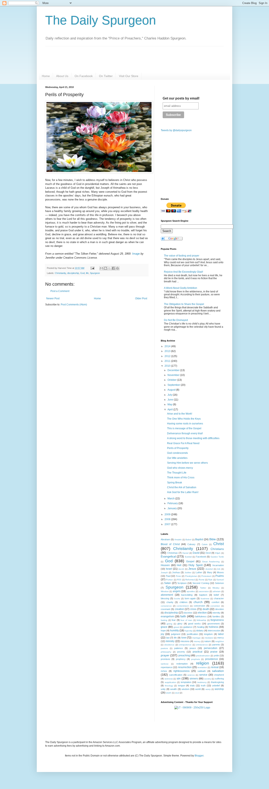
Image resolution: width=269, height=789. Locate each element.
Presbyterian (191, 576)
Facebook (201, 556)
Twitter (203, 588)
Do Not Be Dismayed (176, 320)
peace (193, 648)
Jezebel (209, 569)
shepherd (219, 675)
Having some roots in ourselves (185, 423)
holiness (213, 626)
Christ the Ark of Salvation (181, 487)
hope (163, 630)
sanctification (175, 675)
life (87, 273)
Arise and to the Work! (179, 413)
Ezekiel (188, 557)
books (177, 598)
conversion (199, 606)
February (172, 503)
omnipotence (185, 645)
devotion (219, 609)
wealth (173, 689)
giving (169, 624)
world (198, 689)
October (172, 379)
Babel (188, 539)
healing (200, 627)
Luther (199, 572)
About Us (62, 76)
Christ (218, 544)
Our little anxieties (177, 458)
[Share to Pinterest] (117, 268)
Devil (208, 553)
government (213, 623)
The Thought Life (176, 472)
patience (178, 648)
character (219, 598)
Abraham (165, 539)
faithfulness (201, 616)
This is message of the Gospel (184, 428)
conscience (166, 606)
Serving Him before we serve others (187, 462)
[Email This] (101, 268)
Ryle (210, 579)
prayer (165, 655)
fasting (164, 620)
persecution (210, 648)
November (173, 375)
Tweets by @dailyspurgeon (176, 130)
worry (208, 689)
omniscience (202, 645)
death (206, 609)
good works (194, 623)
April (170, 409)
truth (203, 685)
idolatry (200, 630)
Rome (201, 579)
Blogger (199, 755)
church (198, 602)
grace (164, 626)
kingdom (208, 634)
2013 (168, 351)
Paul (168, 576)
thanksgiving (217, 682)
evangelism (167, 616)
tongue (181, 685)
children (183, 602)
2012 (168, 356)
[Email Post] (92, 268)
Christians (217, 549)
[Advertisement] (80, 342)
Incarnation (218, 565)
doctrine (188, 612)
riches (164, 671)
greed (176, 627)
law (168, 637)
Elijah (217, 553)
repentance (166, 667)
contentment (183, 606)
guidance (188, 627)
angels (177, 591)
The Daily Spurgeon (100, 20)
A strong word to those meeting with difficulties (193, 438)
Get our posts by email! (181, 98)
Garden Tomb (217, 557)
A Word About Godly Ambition (180, 288)
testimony (202, 682)
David (196, 552)
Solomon (219, 583)
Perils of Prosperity (178, 448)
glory (179, 623)
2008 (168, 519)
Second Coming (201, 583)
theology (169, 685)
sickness (169, 679)
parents (216, 644)
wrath (168, 693)
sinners (194, 678)
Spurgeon (95, 273)
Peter (178, 576)
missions (185, 641)
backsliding (187, 595)
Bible (212, 539)
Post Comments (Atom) (74, 304)
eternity (216, 612)
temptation (186, 682)
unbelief (216, 685)
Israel (169, 568)
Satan (167, 583)
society (207, 679)
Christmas (172, 553)
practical (197, 651)
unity (163, 689)
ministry (170, 641)
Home (46, 76)
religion (202, 663)
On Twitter (106, 76)
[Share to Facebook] (113, 268)
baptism (203, 595)
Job (218, 569)
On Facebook (84, 76)
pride (216, 655)
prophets (195, 659)
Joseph (164, 572)
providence (211, 659)
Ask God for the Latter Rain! (182, 492)
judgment (175, 634)
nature (207, 641)
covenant (165, 609)
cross (193, 609)
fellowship (201, 620)
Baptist (199, 539)
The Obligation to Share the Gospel (184, 304)
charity (169, 602)
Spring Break (174, 482)
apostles (191, 591)
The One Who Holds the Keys (184, 418)
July (170, 394)
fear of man (186, 620)
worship (219, 689)
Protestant (206, 576)
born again (190, 598)
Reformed (190, 579)
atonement (167, 594)
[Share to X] (109, 268)
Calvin (205, 544)
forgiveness (217, 620)
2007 (168, 524)
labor (221, 634)
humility (174, 630)
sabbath (202, 671)
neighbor (219, 641)
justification (192, 634)
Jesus (192, 568)
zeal (177, 693)
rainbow (164, 664)
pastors (164, 648)
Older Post (141, 298)
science (191, 675)
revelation (202, 667)
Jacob (181, 569)
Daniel (185, 553)
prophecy (181, 659)
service (203, 674)
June (170, 399)
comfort (215, 602)
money (197, 641)
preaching (184, 655)
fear (174, 620)
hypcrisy (189, 630)
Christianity (60, 273)
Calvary (191, 544)
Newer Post (52, 298)
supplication (170, 682)
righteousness (181, 671)
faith (183, 616)
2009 (168, 514)
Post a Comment (59, 291)
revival (215, 667)
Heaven (165, 565)
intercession (214, 630)
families (216, 616)
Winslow (165, 591)
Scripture (182, 583)
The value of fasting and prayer (181, 255)
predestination (203, 655)
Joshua (176, 572)
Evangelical (168, 556)
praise (214, 651)
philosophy (166, 652)
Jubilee (188, 572)
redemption (182, 663)
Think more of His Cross (180, 477)
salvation (218, 671)
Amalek (178, 539)
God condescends (177, 452)
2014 (168, 346)
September (174, 384)
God (82, 273)
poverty (181, 651)
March (171, 498)
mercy (220, 637)
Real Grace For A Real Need (183, 443)
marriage (196, 638)
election (202, 612)
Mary (209, 572)
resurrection (185, 667)
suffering (219, 678)
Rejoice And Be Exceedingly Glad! (183, 271)
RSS (179, 579)
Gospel (190, 561)
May (170, 404)
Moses (220, 572)
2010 (168, 365)
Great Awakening (211, 561)
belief (216, 595)
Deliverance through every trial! (185, 433)
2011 (168, 361)
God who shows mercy (180, 467)
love (183, 637)
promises (165, 659)
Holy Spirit (196, 565)
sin (179, 678)
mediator (209, 638)
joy (162, 634)
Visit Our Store (128, 76)
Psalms (219, 575)
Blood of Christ (170, 544)
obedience (169, 645)
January (172, 508)
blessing (165, 598)
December (173, 370)
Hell (179, 565)
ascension (204, 591)
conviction (215, 606)
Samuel (220, 579)
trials (192, 685)
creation (179, 609)
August (171, 389)
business (205, 598)
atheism (216, 591)
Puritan (169, 579)
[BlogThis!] (105, 268)
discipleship (73, 273)
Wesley (215, 588)
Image (136, 253)
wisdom (185, 689)
